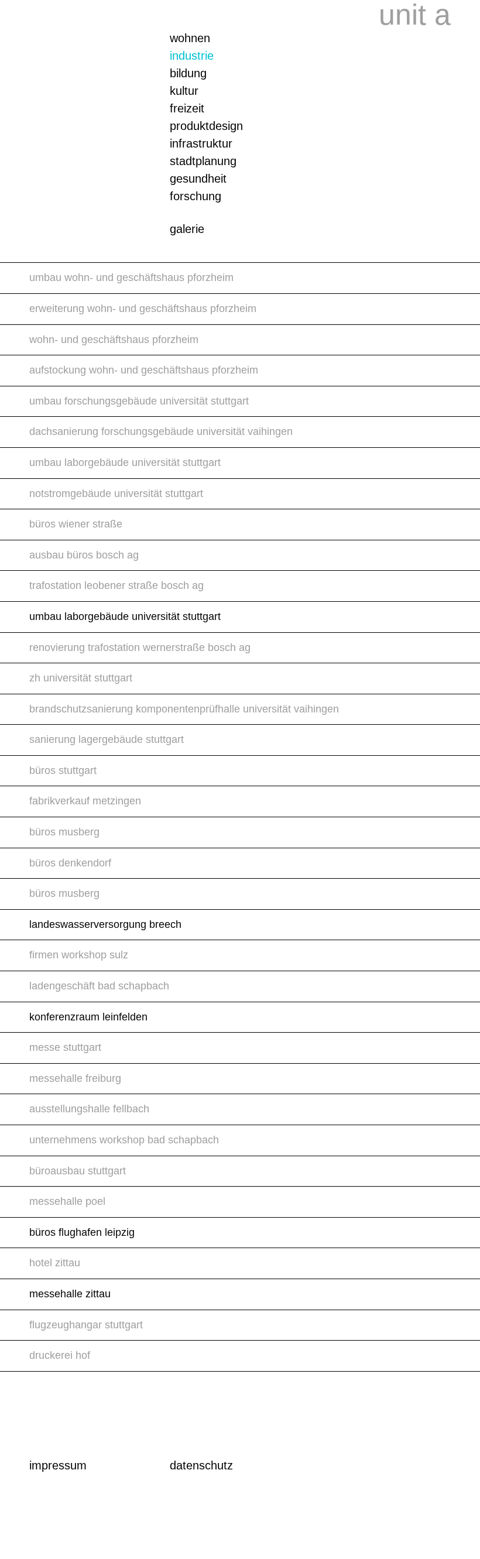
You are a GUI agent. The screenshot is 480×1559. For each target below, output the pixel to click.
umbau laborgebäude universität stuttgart (125, 616)
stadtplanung (203, 161)
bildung (188, 73)
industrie (192, 55)
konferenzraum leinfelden (88, 1017)
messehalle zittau (70, 1294)
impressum (58, 1465)
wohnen (190, 38)
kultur (184, 90)
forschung (195, 196)
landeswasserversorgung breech (105, 924)
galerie (187, 228)
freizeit (187, 108)
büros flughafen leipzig (82, 1232)
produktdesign (206, 125)
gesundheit (198, 178)
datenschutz (201, 1465)
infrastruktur (201, 143)
